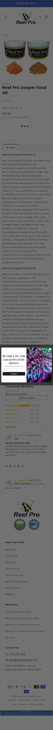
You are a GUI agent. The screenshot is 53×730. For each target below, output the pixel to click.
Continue (14, 374)
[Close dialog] (50, 349)
